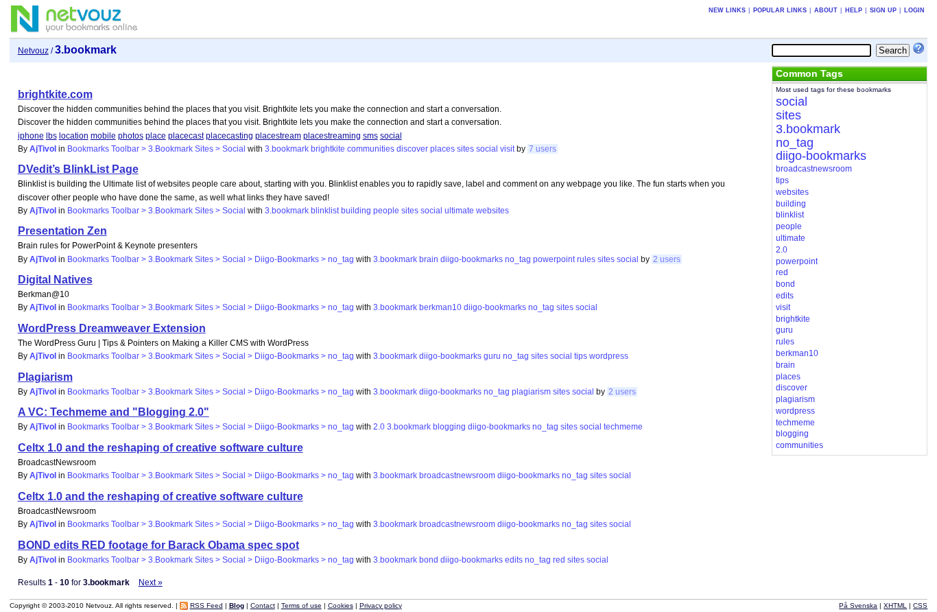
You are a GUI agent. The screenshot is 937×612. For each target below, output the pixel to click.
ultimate (459, 210)
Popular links (780, 10)
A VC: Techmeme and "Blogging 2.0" (113, 412)
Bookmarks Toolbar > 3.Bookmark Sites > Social (156, 149)
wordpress (608, 356)
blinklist (325, 210)
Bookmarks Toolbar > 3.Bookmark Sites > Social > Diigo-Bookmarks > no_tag (210, 259)
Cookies (340, 605)
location (73, 136)
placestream (278, 136)
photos (130, 136)
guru (492, 356)
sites (465, 149)
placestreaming (332, 136)
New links (727, 10)
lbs (51, 136)
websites (492, 210)
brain (428, 259)
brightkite (328, 149)
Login (914, 10)
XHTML (895, 605)
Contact (262, 605)
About (826, 10)
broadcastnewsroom (457, 475)
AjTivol (42, 149)
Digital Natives (55, 279)
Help (853, 10)
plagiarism (531, 392)
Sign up (883, 10)
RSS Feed (206, 605)
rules (586, 259)
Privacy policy (380, 605)
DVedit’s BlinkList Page (78, 169)
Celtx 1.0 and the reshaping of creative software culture (160, 448)
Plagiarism (45, 377)
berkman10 (440, 307)
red (559, 560)
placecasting (229, 136)
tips (580, 356)
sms (370, 136)
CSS (920, 605)
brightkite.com (55, 94)
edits (514, 560)
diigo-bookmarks (471, 259)
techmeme (623, 427)
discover (412, 149)
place (155, 136)
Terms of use (301, 605)
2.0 (379, 427)
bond (428, 560)
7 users (542, 149)
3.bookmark (287, 149)
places (442, 149)
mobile (103, 136)
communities (370, 149)
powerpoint (554, 259)
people (386, 210)
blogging (449, 427)
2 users (666, 259)
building (356, 210)
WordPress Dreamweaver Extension (112, 328)
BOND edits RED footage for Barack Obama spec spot (158, 545)
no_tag (518, 259)
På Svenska (858, 605)
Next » (151, 582)
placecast (186, 136)
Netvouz (33, 51)
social (391, 136)
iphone (31, 136)
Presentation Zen (62, 231)
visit (507, 149)
